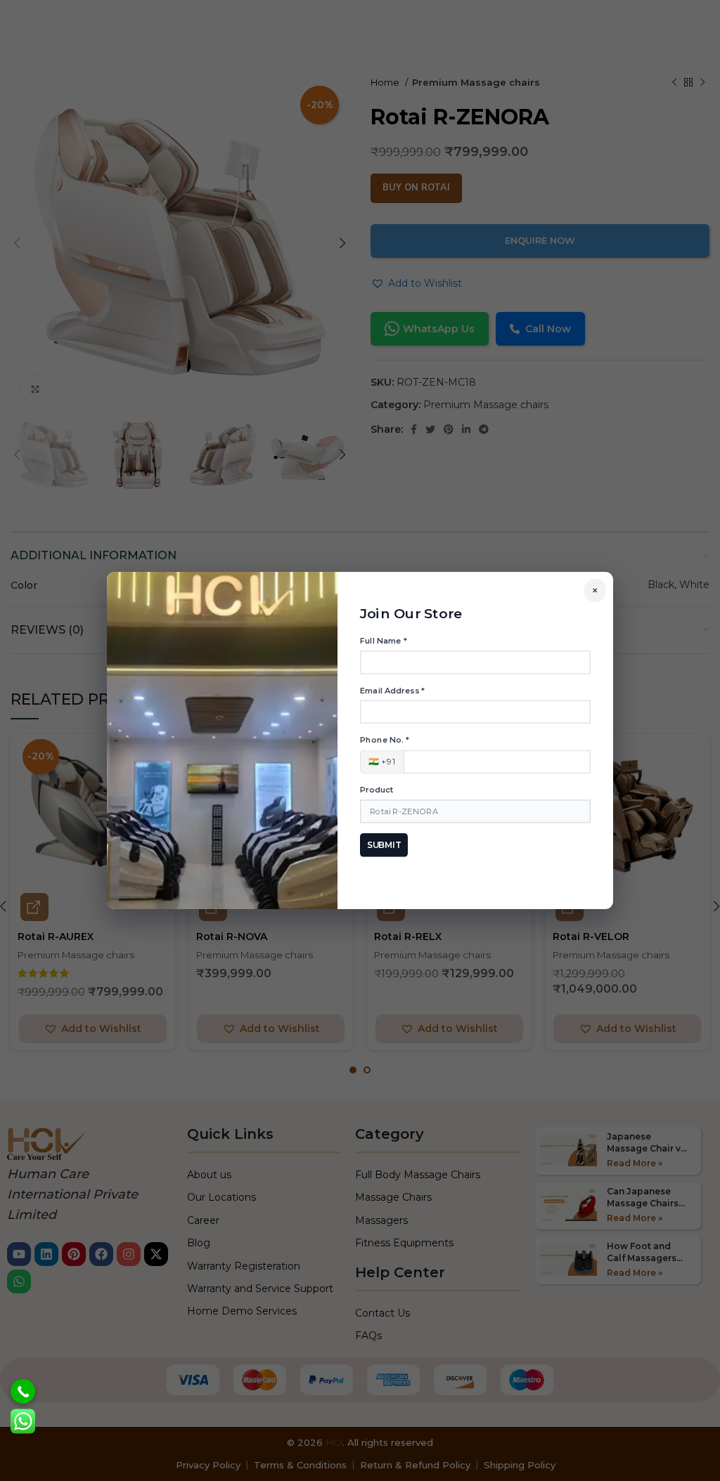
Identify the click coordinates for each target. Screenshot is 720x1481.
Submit (384, 845)
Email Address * (392, 691)
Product (377, 790)
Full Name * (383, 641)
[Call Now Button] (23, 1391)
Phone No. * (384, 740)
